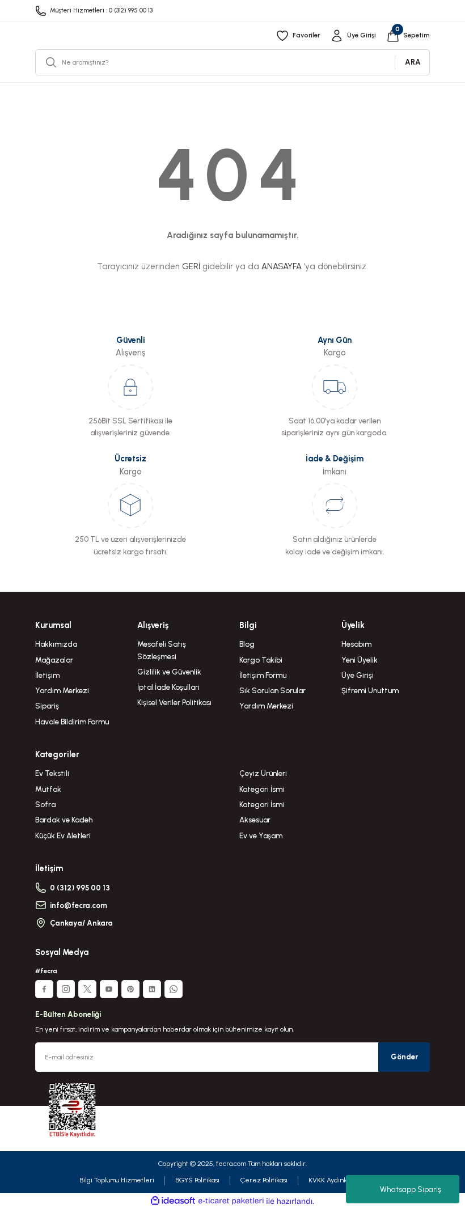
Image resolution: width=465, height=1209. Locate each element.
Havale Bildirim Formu (72, 721)
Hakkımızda (56, 643)
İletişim (47, 675)
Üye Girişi (357, 675)
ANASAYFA (281, 266)
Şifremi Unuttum (370, 690)
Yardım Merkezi (62, 690)
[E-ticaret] (231, 1201)
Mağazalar (54, 659)
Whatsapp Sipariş (410, 1189)
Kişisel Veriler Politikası (174, 702)
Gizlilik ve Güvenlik (169, 671)
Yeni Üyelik (359, 659)
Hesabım (356, 643)
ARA (413, 61)
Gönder (404, 1056)
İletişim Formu (262, 675)
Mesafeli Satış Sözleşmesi (161, 649)
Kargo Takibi (260, 659)
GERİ (191, 266)
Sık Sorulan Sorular (272, 690)
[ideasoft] (173, 1201)
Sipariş (47, 705)
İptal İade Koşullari (168, 687)
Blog (247, 643)
